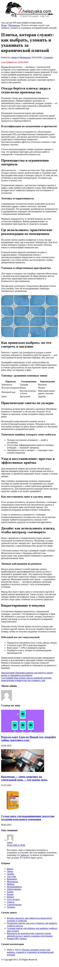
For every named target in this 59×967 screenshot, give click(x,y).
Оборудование (14, 889)
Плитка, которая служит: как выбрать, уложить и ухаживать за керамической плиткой (30, 952)
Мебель (10, 884)
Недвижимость (14, 886)
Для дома (11, 876)
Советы (10, 902)
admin (14, 57)
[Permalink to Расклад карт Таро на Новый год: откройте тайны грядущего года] (22, 731)
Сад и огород (13, 899)
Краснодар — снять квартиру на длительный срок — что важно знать (24, 778)
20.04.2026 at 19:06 (16, 845)
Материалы (14, 25)
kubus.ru (25, 855)
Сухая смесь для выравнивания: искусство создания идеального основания (27, 818)
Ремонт (10, 897)
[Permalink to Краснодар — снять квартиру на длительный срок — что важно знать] (22, 771)
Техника (11, 907)
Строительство (14, 904)
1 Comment (47, 57)
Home (4, 25)
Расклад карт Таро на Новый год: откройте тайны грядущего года (28, 739)
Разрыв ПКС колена (16, 938)
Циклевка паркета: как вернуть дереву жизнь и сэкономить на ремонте (27, 674)
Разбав (10, 892)
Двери (10, 871)
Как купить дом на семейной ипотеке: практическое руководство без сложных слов (26, 679)
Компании (12, 879)
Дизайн (10, 874)
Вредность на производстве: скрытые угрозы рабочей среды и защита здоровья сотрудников (30, 934)
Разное (10, 894)
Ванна (10, 869)
